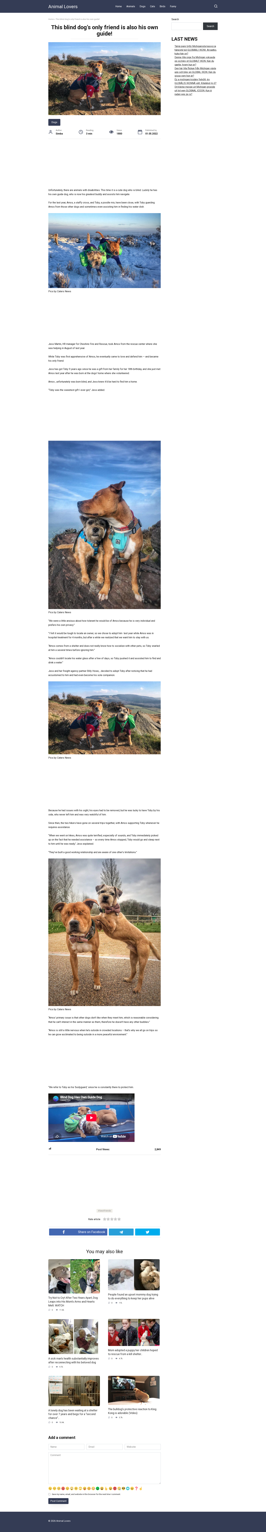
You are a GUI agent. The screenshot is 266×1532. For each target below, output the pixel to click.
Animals (130, 6)
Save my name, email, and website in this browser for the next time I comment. (86, 1494)
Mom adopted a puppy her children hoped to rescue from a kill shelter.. (133, 1352)
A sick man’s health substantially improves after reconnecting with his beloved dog (73, 1360)
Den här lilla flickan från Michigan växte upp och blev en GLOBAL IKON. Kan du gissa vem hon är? (195, 72)
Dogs (142, 6)
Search (175, 19)
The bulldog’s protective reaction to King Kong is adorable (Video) (132, 1411)
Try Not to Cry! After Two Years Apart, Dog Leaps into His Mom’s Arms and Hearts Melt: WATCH (73, 1301)
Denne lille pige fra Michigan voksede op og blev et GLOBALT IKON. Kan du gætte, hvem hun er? (195, 61)
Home (118, 6)
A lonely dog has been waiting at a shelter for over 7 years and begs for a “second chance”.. (72, 1414)
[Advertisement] (104, 165)
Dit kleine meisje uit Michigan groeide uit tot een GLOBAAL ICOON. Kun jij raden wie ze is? (195, 90)
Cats (152, 6)
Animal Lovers (63, 6)
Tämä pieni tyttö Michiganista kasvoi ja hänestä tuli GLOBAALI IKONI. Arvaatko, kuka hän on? (196, 50)
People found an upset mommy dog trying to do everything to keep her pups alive (133, 1296)
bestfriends (105, 1210)
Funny (173, 6)
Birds (162, 6)
